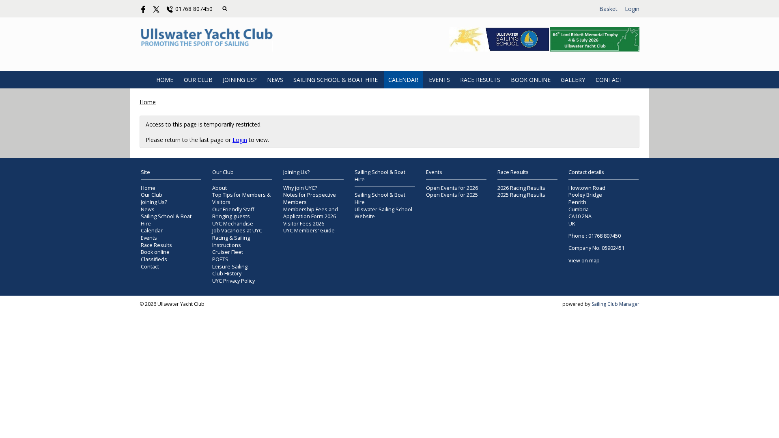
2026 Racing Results (521, 188)
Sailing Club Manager (615, 304)
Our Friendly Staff (233, 209)
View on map (584, 260)
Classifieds (154, 259)
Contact (609, 80)
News (275, 80)
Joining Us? (239, 80)
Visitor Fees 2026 (303, 223)
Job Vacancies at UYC (237, 230)
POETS (220, 259)
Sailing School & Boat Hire (335, 80)
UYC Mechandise (232, 223)
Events (439, 80)
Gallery (573, 80)
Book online (531, 80)
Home (164, 80)
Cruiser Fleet (227, 252)
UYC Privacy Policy (233, 280)
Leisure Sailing (229, 266)
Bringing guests (231, 216)
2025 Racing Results (521, 194)
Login (632, 9)
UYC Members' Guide (309, 230)
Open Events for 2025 (452, 194)
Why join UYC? (300, 188)
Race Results (480, 80)
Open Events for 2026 (452, 188)
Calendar (403, 80)
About (219, 188)
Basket (608, 9)
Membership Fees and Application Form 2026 (310, 213)
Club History (226, 273)
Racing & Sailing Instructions (231, 241)
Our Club (198, 80)
